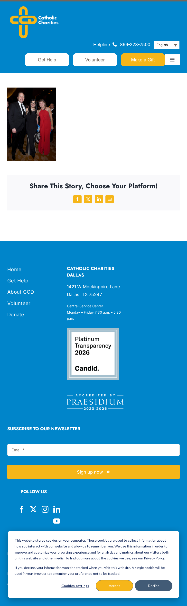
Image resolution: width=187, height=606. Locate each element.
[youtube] (56, 521)
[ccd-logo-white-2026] (34, 8)
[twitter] (33, 509)
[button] (167, 45)
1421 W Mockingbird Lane (93, 286)
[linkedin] (56, 509)
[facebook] (21, 509)
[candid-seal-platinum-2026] (93, 329)
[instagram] (45, 509)
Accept (114, 586)
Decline (153, 586)
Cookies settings (75, 586)
